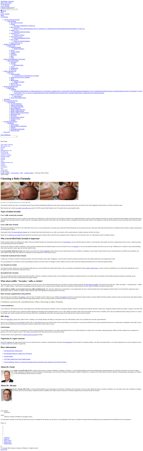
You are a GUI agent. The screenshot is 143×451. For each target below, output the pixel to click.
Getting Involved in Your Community (20, 77)
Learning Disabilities (49, 93)
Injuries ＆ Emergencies (17, 94)
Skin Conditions (84, 93)
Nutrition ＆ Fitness (19, 35)
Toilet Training (26, 32)
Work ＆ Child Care (16, 85)
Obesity (57, 93)
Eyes (99, 91)
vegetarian (9, 342)
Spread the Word (15, 130)
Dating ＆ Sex (17, 41)
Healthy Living (11, 45)
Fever (102, 91)
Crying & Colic (5, 153)
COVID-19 (71, 91)
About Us (6, 439)
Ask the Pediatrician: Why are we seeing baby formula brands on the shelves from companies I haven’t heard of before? (35, 362)
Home (2, 15)
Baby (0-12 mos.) (15, 27)
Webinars (13, 120)
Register (7, 6)
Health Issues (10, 88)
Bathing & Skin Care (6, 150)
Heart (37, 93)
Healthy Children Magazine (18, 109)
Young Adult (4, 170)
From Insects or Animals (112, 91)
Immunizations (14, 68)
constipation (46, 251)
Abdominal (17, 91)
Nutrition (62, 28)
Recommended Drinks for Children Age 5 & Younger (18, 353)
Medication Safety (18, 65)
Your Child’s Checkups (17, 22)
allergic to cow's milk (14, 235)
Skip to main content (6, 3)
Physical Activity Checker (17, 117)
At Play (13, 66)
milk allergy (10, 319)
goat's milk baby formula (20, 232)
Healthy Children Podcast (17, 111)
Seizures (61, 93)
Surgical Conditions (93, 93)
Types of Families (34, 75)
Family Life (10, 72)
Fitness (16, 32)
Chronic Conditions (52, 91)
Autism (36, 91)
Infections (41, 93)
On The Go (14, 69)
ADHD (22, 91)
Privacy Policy (8, 440)
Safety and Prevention (13, 60)
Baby (2, 149)
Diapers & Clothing (6, 155)
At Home (13, 63)
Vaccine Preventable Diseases (18, 97)
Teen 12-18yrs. (14, 39)
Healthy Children (5, 173)
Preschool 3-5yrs (15, 33)
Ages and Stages (11, 21)
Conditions (13, 89)
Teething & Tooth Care (7, 162)
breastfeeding (68, 342)
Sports (12, 57)
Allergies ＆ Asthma (29, 91)
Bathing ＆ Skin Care (19, 28)
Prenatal (13, 24)
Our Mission (10, 123)
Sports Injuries (17, 96)
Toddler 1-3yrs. (15, 30)
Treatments (101, 93)
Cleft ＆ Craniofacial (62, 91)
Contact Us (7, 437)
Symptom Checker (15, 118)
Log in (2, 6)
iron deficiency (67, 242)
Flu (105, 91)
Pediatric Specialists (19, 82)
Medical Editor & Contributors (19, 126)
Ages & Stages (15, 173)
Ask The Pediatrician (16, 103)
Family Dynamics (15, 74)
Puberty (24, 38)
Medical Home (14, 80)
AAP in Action (14, 124)
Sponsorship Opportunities (17, 129)
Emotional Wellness (16, 47)
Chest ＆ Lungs (42, 91)
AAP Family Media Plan (17, 106)
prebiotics (64, 297)
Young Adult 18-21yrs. (17, 43)
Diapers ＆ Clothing (46, 28)
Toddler (3, 164)
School (28, 38)
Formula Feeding (55, 28)
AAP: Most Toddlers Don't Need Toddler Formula (17, 359)
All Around (14, 62)
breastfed (76, 246)
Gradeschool (4, 167)
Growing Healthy (15, 51)
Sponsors (13, 127)
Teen (2, 168)
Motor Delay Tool (15, 114)
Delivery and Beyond (29, 25)
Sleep (70, 28)
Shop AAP (7, 132)
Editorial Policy (8, 443)
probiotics (22, 297)
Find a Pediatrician (15, 108)
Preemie (67, 28)
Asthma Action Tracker (17, 105)
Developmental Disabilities (81, 91)
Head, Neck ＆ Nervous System (27, 93)
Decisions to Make (19, 25)
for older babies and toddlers (91, 284)
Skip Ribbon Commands (7, 1)
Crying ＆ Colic (36, 28)
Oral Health (14, 54)
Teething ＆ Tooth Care (78, 28)
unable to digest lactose (92, 268)
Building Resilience (19, 48)
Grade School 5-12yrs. (16, 36)
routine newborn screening (30, 334)
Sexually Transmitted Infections (71, 93)
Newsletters (14, 115)
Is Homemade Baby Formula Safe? (13, 350)
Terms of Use (7, 442)
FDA (49, 205)
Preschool (3, 165)
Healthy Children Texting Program (20, 112)
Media (12, 79)
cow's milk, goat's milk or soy (23, 208)
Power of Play (14, 83)
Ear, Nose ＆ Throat (93, 91)
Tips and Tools (11, 102)
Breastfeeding (28, 28)
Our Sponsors (6, 4)
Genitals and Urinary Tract (125, 91)
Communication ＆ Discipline (22, 75)
